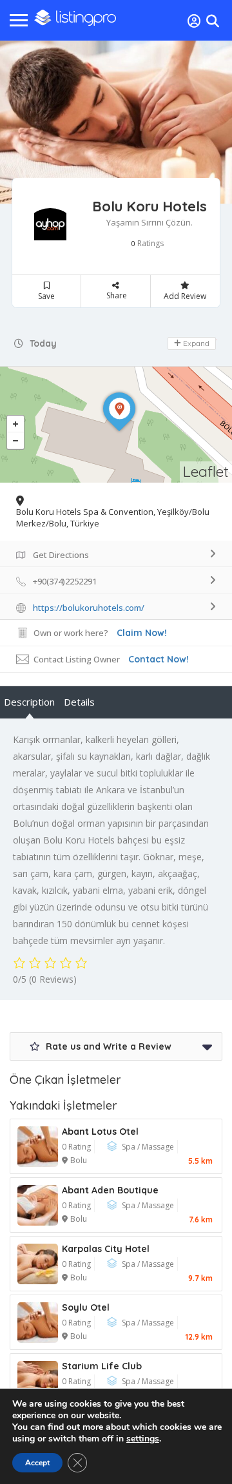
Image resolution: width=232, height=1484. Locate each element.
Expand (195, 343)
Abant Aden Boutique (110, 1190)
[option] (116, 122)
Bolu (78, 1160)
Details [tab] (79, 701)
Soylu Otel (86, 1307)
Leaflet (206, 471)
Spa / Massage (148, 1146)
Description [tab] (29, 701)
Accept (37, 1463)
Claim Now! (142, 633)
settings (142, 1439)
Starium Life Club (102, 1366)
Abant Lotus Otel (100, 1131)
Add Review (185, 296)
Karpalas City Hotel (106, 1249)
